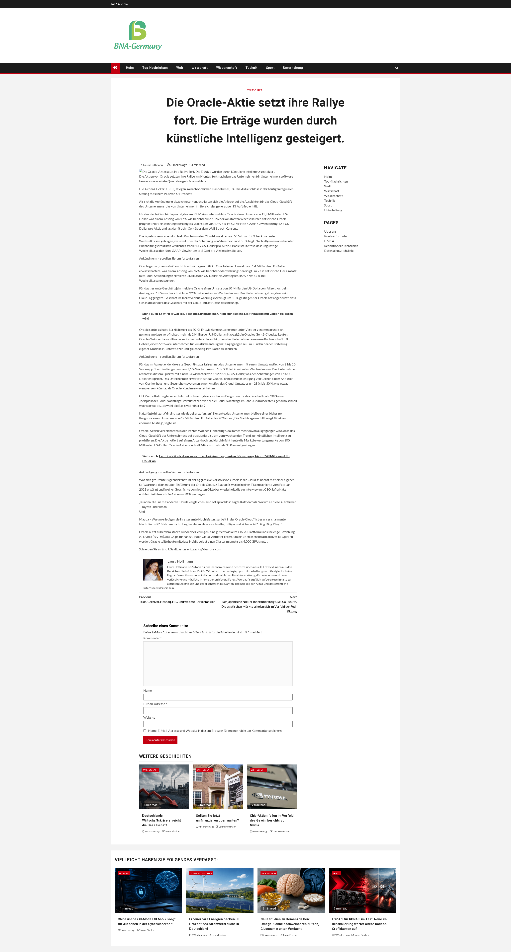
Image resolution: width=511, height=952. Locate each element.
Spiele (336, 873)
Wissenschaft (226, 68)
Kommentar (152, 638)
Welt (179, 68)
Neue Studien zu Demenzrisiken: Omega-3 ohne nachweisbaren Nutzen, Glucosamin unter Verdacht (289, 924)
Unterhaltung (293, 68)
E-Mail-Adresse (155, 704)
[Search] (396, 68)
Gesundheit (268, 873)
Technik (251, 68)
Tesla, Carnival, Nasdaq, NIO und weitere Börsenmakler (177, 599)
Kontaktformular (336, 236)
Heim (130, 68)
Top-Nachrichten (155, 68)
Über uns (330, 231)
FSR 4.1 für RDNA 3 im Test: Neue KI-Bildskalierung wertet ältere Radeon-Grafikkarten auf (360, 924)
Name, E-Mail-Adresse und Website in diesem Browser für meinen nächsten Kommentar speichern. (215, 730)
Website (149, 717)
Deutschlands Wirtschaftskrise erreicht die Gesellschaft (161, 820)
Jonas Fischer (172, 831)
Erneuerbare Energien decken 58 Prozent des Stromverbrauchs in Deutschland (214, 924)
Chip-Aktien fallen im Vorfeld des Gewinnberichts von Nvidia (271, 820)
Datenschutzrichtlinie (339, 250)
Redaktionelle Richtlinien (341, 246)
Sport (270, 68)
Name (148, 690)
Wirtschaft (200, 68)
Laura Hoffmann (153, 165)
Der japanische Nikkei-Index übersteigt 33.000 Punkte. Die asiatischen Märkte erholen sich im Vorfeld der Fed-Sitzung (259, 604)
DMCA (329, 241)
